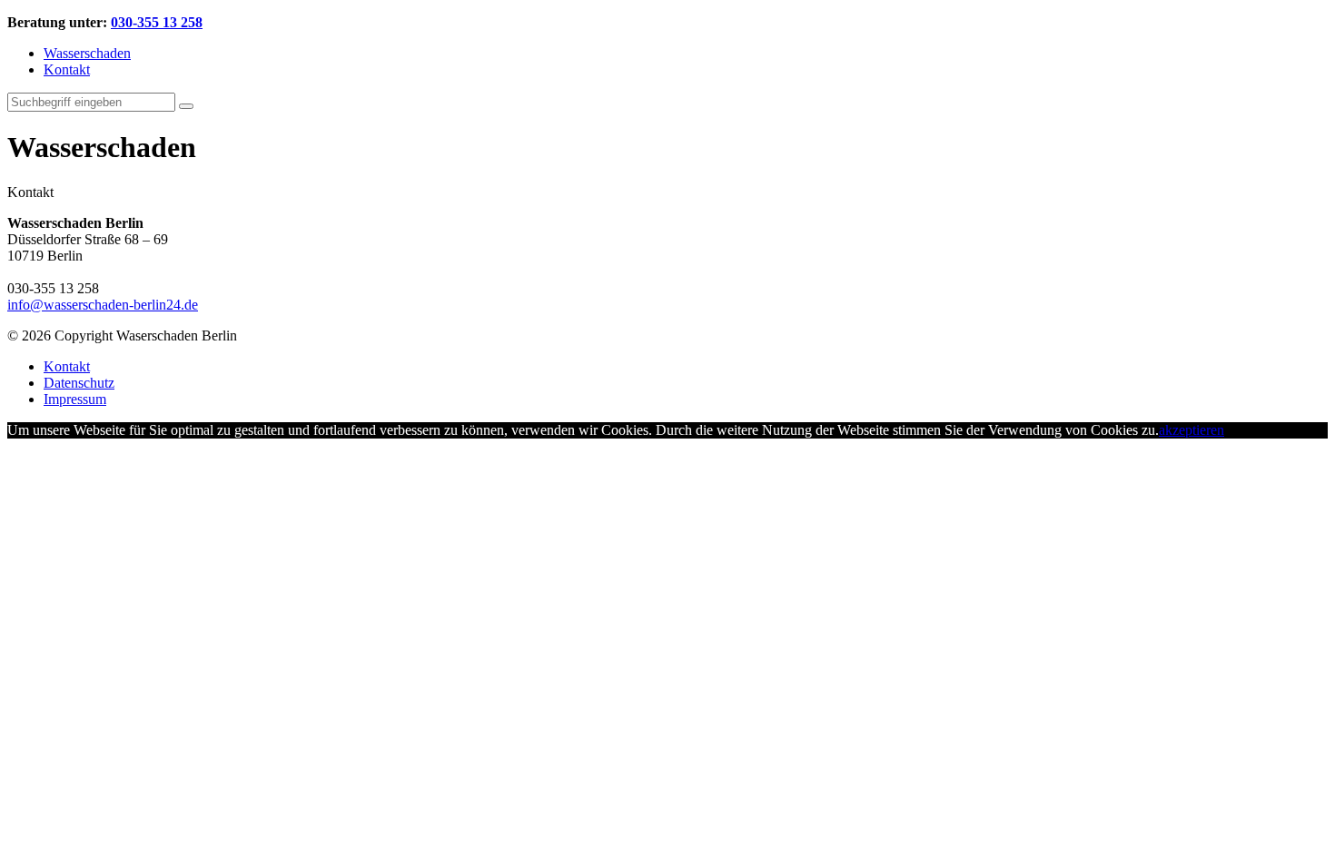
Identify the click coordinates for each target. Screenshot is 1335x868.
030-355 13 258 (157, 22)
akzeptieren (1191, 430)
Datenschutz (79, 382)
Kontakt (67, 69)
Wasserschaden (87, 53)
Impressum (75, 399)
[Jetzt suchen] (186, 106)
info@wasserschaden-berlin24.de (102, 304)
